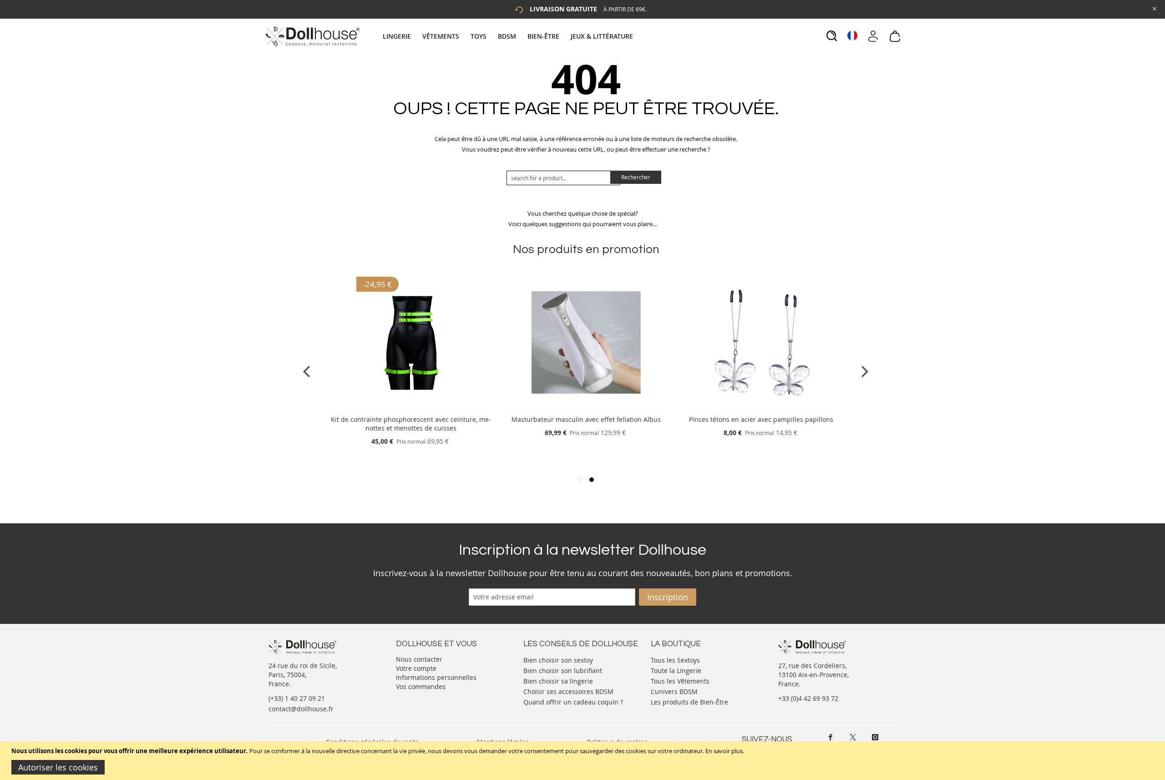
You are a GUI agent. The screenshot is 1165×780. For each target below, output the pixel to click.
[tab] (509, 36)
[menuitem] (401, 36)
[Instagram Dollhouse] (875, 737)
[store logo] (312, 36)
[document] (583, 761)
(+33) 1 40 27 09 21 (296, 698)
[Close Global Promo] (1154, 8)
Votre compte (416, 668)
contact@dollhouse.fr (301, 708)
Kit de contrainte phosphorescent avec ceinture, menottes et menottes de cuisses (411, 423)
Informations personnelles (436, 677)
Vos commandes (421, 686)
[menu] (509, 36)
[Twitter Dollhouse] (853, 737)
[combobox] (563, 178)
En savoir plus (724, 751)
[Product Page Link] (411, 408)
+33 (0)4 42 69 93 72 (808, 698)
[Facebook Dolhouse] (830, 737)
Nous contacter (419, 659)
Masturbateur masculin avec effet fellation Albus (586, 419)
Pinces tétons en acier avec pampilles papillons (761, 419)
